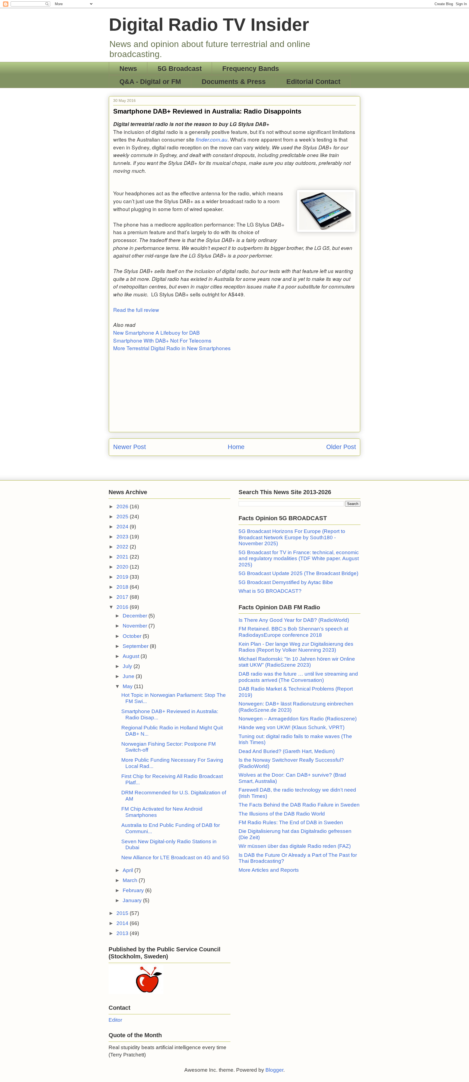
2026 (123, 506)
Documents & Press (234, 81)
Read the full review (136, 309)
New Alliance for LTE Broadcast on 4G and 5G (175, 857)
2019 (123, 577)
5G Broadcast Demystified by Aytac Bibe (286, 582)
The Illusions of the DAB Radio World (282, 814)
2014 (123, 923)
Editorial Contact (313, 81)
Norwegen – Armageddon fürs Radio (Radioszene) (298, 719)
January (133, 900)
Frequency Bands (250, 68)
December (135, 616)
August (132, 656)
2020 (123, 567)
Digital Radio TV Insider (209, 24)
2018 (123, 587)
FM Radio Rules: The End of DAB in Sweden (291, 822)
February (134, 890)
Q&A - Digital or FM (150, 81)
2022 (123, 547)
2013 (123, 933)
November (135, 626)
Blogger (274, 1070)
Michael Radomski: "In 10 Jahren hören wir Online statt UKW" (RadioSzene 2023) (297, 662)
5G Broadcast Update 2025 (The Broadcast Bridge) (298, 573)
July (128, 666)
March (131, 880)
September (136, 646)
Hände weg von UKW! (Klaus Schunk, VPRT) (291, 727)
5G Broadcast (180, 68)
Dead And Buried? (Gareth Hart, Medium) (287, 751)
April (128, 870)
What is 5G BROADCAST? (270, 591)
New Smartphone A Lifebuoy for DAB (156, 332)
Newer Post (129, 446)
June (129, 676)
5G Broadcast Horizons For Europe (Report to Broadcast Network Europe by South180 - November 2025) (292, 537)
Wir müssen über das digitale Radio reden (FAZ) (295, 846)
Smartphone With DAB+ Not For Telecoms (162, 340)
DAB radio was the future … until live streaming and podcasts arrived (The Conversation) (298, 677)
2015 (123, 913)
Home (236, 446)
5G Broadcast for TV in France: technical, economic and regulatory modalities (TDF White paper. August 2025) (299, 559)
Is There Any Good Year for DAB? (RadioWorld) (294, 620)
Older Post (341, 446)
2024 (123, 526)
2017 (123, 597)
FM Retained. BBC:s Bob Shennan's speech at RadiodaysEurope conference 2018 (293, 632)
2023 (123, 537)
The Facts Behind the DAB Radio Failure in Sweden (299, 805)
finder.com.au (211, 139)
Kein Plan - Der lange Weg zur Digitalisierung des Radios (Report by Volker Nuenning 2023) (296, 647)
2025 (123, 516)
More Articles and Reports (269, 870)
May (128, 686)
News (128, 68)
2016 (123, 607)
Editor (115, 1020)
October (133, 636)
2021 (123, 557)
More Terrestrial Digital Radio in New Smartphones (172, 348)
